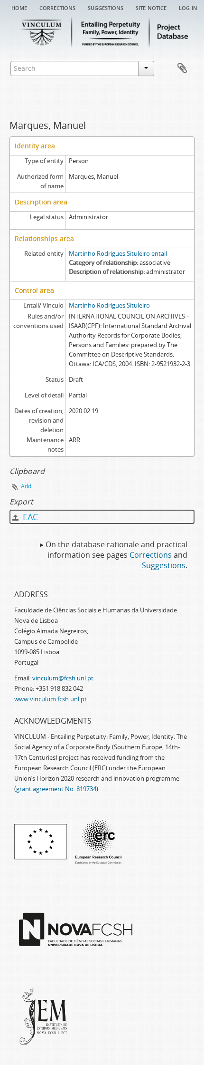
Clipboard (182, 68)
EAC (29, 517)
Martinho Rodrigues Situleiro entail (118, 253)
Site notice (151, 7)
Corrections (57, 7)
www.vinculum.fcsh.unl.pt (50, 699)
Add (26, 486)
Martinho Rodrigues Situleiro (109, 305)
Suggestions (105, 7)
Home (19, 7)
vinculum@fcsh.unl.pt (62, 678)
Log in (188, 7)
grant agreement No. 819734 (56, 788)
